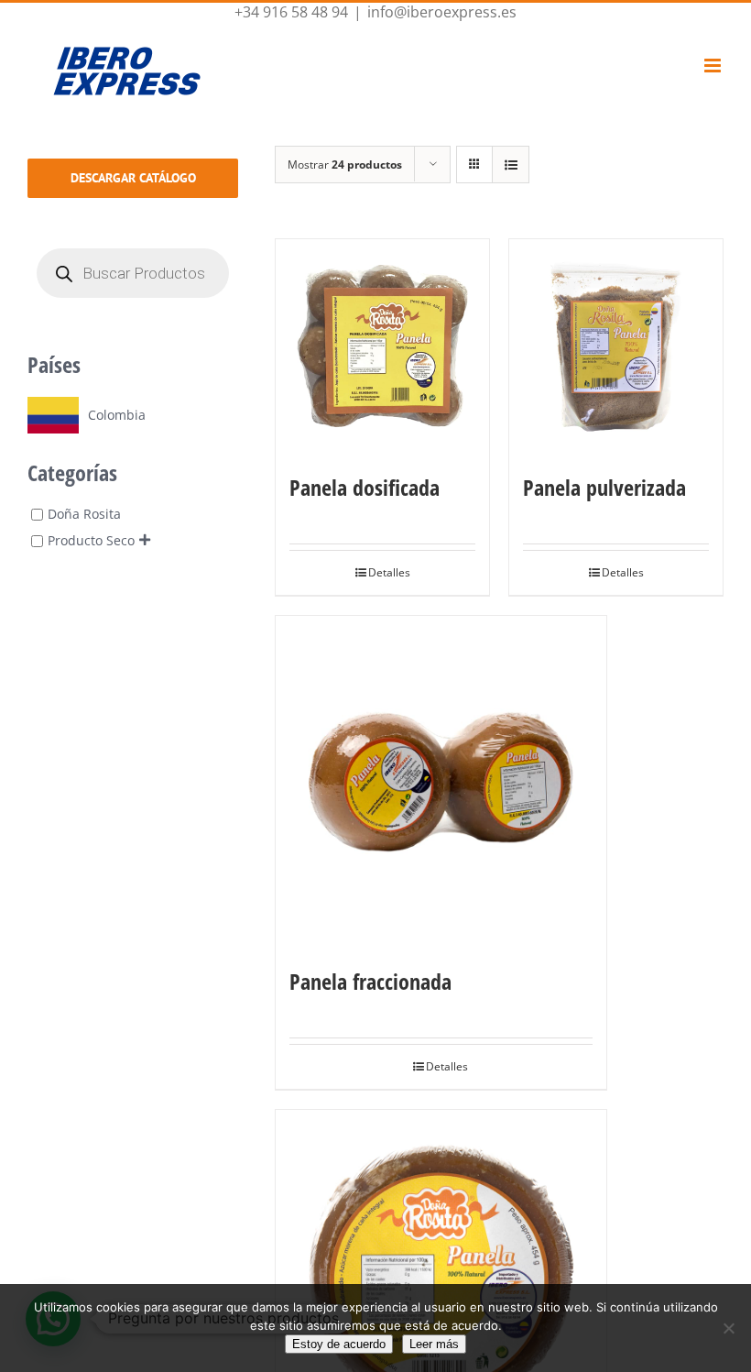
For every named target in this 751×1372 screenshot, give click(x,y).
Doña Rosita (84, 513)
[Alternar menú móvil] (714, 65)
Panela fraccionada (370, 981)
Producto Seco (91, 541)
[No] (728, 1328)
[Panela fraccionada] (441, 781)
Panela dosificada (364, 487)
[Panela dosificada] (382, 346)
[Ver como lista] (510, 164)
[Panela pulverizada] (616, 346)
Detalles (389, 572)
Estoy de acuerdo (339, 1344)
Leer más (434, 1344)
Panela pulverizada (604, 487)
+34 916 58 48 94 (291, 12)
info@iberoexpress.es (442, 12)
